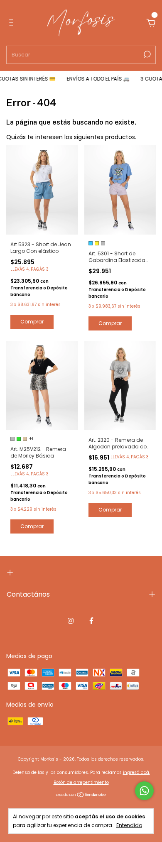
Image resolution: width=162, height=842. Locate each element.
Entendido (129, 825)
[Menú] (12, 23)
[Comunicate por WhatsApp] (144, 790)
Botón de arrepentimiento (81, 782)
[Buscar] (146, 54)
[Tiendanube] (81, 795)
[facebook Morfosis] (91, 620)
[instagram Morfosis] (70, 620)
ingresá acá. (136, 772)
